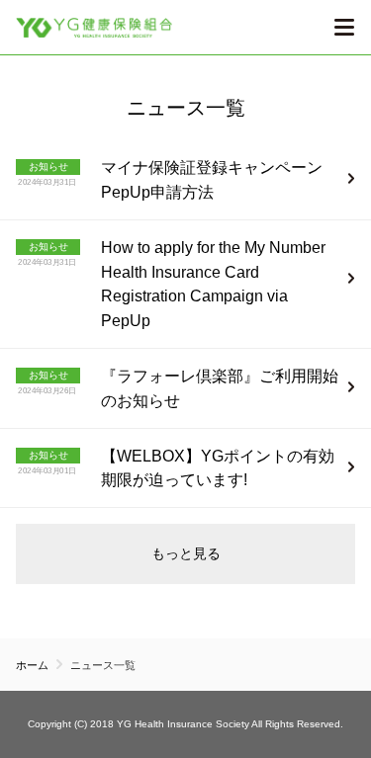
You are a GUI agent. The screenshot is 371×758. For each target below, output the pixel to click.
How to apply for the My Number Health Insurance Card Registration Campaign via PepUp (213, 284)
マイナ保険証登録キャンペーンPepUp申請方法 (212, 180)
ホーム (32, 665)
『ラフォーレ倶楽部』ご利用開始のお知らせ (219, 388)
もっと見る (186, 553)
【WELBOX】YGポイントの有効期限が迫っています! (217, 468)
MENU (344, 27)
